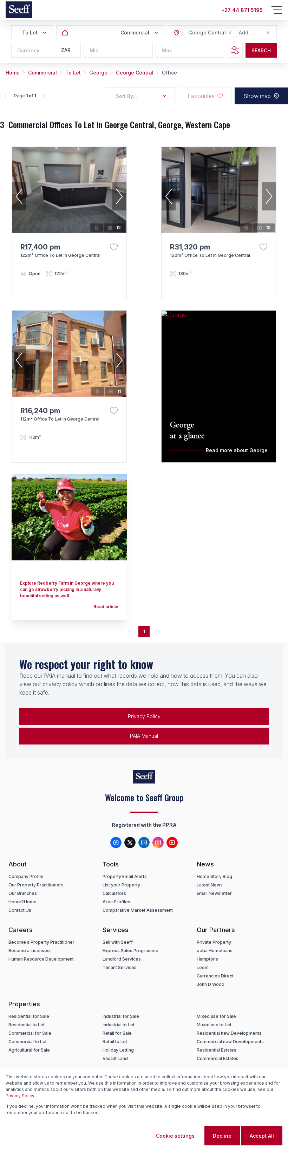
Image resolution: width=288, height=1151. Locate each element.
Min (94, 50)
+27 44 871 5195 (242, 10)
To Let (73, 73)
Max (167, 50)
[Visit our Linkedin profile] (144, 842)
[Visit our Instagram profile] (158, 842)
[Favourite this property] (114, 247)
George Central (134, 73)
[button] (230, 32)
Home (13, 73)
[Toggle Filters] (235, 50)
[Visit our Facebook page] (116, 842)
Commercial (42, 73)
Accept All (262, 1136)
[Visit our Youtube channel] (172, 842)
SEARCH (261, 50)
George (98, 73)
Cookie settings (175, 1136)
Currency (28, 50)
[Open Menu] (276, 9)
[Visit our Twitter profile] (130, 842)
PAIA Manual (144, 736)
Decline (222, 1136)
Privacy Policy (144, 716)
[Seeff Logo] (19, 9)
